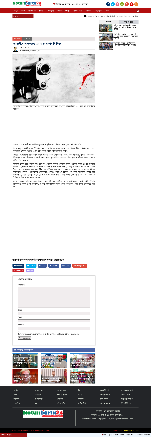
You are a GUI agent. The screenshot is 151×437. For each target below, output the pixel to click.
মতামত (80, 399)
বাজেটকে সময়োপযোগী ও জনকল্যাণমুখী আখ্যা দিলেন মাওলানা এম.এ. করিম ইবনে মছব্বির (53, 362)
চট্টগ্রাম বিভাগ (105, 395)
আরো (107, 11)
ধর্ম (36, 403)
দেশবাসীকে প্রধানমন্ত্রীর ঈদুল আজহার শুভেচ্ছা (51, 380)
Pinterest (19, 270)
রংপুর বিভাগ (125, 395)
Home (18, 39)
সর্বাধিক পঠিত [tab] (128, 22)
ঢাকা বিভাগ (104, 399)
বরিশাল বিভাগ (105, 403)
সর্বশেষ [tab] (108, 22)
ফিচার (80, 390)
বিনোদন (59, 11)
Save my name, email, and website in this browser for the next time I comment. (48, 334)
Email (20, 317)
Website (21, 325)
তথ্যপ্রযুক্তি (98, 11)
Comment (22, 285)
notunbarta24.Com (131, 431)
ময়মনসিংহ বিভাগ (127, 390)
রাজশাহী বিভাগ (127, 399)
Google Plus (81, 266)
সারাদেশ (88, 11)
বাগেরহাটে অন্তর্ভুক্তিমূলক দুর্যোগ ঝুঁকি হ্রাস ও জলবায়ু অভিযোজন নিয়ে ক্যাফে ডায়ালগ (126, 36)
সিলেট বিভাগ (126, 403)
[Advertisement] (52, 30)
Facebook (19, 266)
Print (31, 270)
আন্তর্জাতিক (32, 11)
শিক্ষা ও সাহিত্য (62, 395)
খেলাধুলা (51, 11)
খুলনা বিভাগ (104, 390)
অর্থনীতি (67, 11)
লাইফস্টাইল (78, 11)
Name (20, 310)
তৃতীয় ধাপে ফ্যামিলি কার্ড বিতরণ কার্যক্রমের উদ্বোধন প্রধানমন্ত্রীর (82, 363)
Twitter (32, 266)
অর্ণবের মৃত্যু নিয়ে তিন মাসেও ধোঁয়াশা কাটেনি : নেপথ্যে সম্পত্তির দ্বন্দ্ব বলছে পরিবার (104, 16)
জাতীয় (23, 11)
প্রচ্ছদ (16, 11)
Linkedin (54, 266)
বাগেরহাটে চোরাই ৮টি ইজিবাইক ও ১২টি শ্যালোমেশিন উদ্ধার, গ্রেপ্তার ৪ (125, 44)
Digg (43, 266)
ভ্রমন (80, 395)
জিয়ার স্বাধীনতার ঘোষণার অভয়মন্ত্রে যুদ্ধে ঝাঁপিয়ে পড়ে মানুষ (25, 379)
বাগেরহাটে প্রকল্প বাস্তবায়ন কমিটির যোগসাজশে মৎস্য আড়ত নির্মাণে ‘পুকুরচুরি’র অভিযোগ (82, 377)
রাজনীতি (41, 11)
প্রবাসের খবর (61, 390)
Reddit (67, 266)
